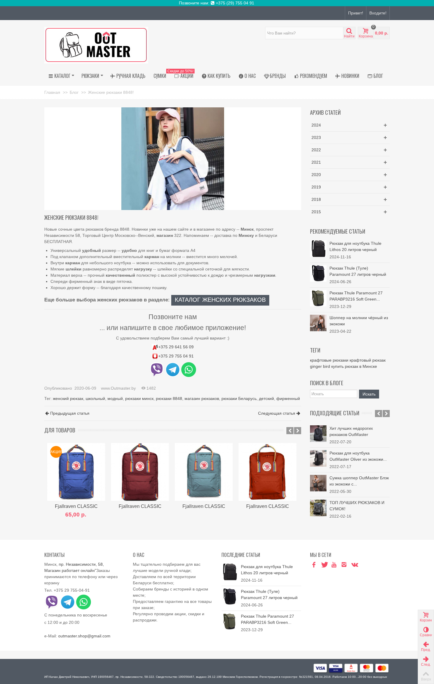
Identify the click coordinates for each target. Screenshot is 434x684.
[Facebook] (314, 565)
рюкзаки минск (139, 398)
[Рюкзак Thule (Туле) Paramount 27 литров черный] (318, 273)
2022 (316, 149)
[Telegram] (364, 565)
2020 (316, 174)
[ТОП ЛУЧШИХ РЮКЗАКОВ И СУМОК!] (318, 508)
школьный (95, 398)
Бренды (278, 75)
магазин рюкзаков (202, 398)
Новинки (350, 75)
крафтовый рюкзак (368, 360)
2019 (316, 187)
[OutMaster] (96, 44)
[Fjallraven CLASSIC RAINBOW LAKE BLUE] (204, 472)
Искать (369, 394)
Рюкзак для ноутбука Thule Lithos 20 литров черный (355, 246)
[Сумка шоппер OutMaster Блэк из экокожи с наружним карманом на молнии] (318, 483)
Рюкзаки (90, 75)
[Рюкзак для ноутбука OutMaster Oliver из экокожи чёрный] (318, 458)
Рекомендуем (313, 75)
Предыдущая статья (69, 413)
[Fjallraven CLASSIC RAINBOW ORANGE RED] (267, 472)
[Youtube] (334, 565)
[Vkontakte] (354, 565)
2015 (316, 211)
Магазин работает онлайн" (70, 570)
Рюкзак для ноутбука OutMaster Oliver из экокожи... (358, 456)
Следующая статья (276, 413)
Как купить (219, 75)
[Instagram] (344, 565)
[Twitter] (324, 565)
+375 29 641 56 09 (176, 347)
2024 (316, 125)
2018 (316, 199)
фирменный (288, 398)
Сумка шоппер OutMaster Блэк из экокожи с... (359, 480)
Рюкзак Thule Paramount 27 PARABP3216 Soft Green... (356, 296)
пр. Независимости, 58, (81, 564)
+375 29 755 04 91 (176, 356)
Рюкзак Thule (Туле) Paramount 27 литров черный (357, 271)
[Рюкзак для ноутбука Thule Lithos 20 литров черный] (318, 248)
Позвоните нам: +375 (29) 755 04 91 (217, 3)
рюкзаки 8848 (169, 398)
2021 (316, 162)
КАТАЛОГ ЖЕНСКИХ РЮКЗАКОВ (220, 299)
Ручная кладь (130, 75)
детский (266, 398)
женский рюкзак (68, 398)
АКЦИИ (181, 74)
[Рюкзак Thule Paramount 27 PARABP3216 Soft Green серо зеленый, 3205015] (318, 298)
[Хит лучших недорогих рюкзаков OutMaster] (318, 433)
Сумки (160, 75)
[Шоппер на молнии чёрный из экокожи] (318, 322)
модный (115, 398)
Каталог (62, 75)
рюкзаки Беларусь (239, 398)
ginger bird (320, 366)
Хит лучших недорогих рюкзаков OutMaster (351, 431)
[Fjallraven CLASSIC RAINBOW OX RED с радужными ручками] (140, 472)
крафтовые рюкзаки (329, 360)
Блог (378, 75)
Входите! (377, 13)
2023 (316, 137)
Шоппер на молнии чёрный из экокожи (358, 320)
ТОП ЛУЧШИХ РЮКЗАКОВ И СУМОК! (356, 505)
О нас (250, 75)
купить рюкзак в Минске (354, 366)
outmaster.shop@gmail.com (84, 636)
